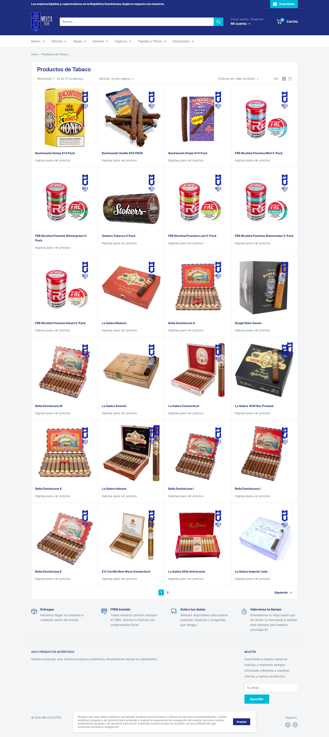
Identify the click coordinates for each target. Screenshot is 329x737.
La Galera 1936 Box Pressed (254, 406)
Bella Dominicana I (181, 488)
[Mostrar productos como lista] (290, 78)
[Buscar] (218, 22)
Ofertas (56, 41)
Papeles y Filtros (150, 41)
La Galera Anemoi (114, 406)
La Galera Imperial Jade (251, 571)
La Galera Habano (114, 488)
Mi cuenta (239, 24)
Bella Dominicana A (181, 323)
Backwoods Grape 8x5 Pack (188, 153)
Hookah (98, 41)
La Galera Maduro (114, 323)
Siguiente (281, 592)
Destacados (181, 41)
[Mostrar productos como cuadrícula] (284, 78)
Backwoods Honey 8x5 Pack (55, 153)
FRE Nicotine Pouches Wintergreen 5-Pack (61, 238)
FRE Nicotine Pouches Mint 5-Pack (259, 153)
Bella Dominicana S (48, 488)
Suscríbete (286, 4)
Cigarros (121, 41)
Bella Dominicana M (48, 406)
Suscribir (257, 699)
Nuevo (36, 41)
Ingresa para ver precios (52, 160)
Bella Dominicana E (48, 571)
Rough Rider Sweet (248, 323)
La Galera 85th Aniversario (186, 571)
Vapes (77, 41)
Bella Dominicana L (248, 488)
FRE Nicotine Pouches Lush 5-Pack (192, 236)
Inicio (34, 54)
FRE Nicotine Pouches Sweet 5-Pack (60, 323)
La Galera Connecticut (183, 406)
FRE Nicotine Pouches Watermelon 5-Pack (264, 236)
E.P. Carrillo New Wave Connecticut (126, 571)
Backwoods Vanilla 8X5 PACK (122, 153)
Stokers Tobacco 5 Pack (119, 236)
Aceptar (241, 721)
